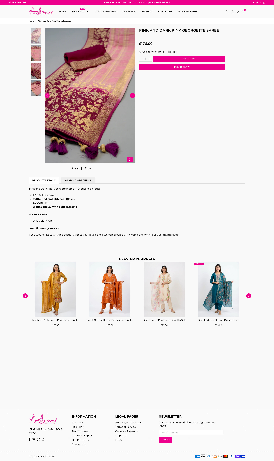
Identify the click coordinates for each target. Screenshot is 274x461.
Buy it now (182, 67)
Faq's (118, 440)
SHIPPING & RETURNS (77, 180)
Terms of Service (125, 426)
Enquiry (171, 51)
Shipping (121, 435)
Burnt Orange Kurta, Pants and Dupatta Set (109, 320)
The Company (80, 431)
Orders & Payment (126, 431)
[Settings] (232, 11)
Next (132, 95)
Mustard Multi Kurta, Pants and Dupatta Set (55, 320)
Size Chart (78, 426)
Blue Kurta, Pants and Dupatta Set (218, 320)
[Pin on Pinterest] (86, 168)
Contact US (165, 11)
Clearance (129, 11)
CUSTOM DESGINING (106, 11)
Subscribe (165, 440)
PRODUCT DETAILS (44, 180)
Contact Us (79, 444)
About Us (147, 11)
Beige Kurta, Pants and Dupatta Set (164, 320)
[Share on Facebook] (81, 168)
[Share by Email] (90, 168)
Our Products (80, 440)
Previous (47, 95)
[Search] (227, 11)
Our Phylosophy (82, 435)
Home (62, 11)
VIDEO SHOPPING (187, 11)
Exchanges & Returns (128, 422)
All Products (80, 11)
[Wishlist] (237, 11)
